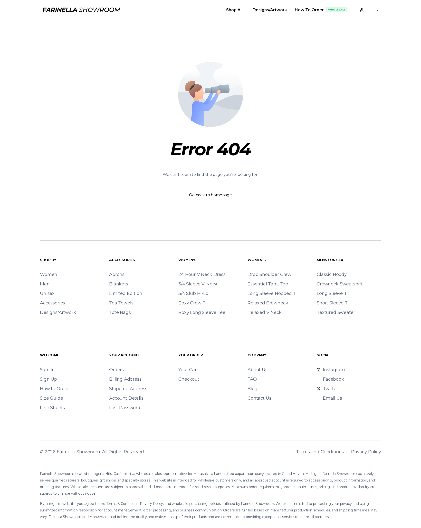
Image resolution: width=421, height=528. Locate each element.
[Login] (361, 10)
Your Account (124, 355)
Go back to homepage (210, 195)
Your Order (190, 355)
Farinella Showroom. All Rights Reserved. (101, 451)
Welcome (49, 355)
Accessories (122, 260)
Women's (187, 260)
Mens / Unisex (330, 260)
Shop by (48, 260)
